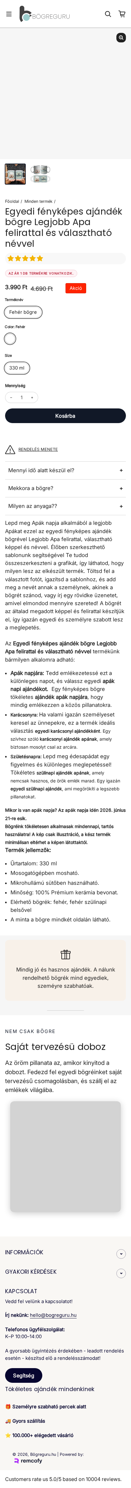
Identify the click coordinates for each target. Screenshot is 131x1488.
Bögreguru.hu (43, 1454)
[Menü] (9, 14)
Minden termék (38, 201)
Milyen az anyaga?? (32, 506)
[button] (26, 258)
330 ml (16, 368)
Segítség (23, 1375)
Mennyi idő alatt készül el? (41, 470)
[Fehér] (10, 339)
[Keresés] (108, 14)
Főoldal (12, 201)
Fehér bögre (23, 312)
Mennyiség (15, 385)
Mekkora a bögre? (30, 488)
